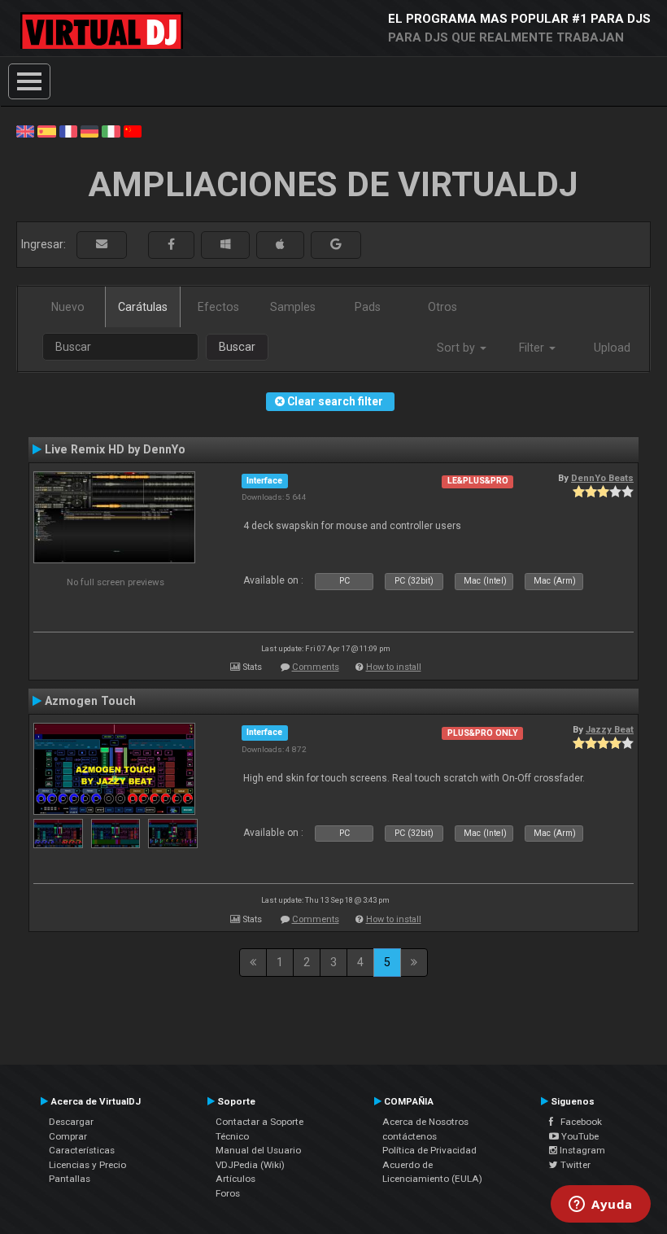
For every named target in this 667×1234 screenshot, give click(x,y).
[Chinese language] (133, 130)
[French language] (68, 130)
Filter (533, 347)
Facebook (577, 1121)
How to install (393, 667)
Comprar (68, 1136)
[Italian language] (111, 130)
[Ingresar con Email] (101, 244)
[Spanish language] (46, 130)
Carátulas (143, 306)
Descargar (71, 1121)
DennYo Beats (602, 478)
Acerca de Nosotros (425, 1121)
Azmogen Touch (90, 700)
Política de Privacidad (429, 1150)
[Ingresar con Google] (336, 244)
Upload (612, 347)
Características (82, 1150)
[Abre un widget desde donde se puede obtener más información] (601, 1205)
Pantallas (69, 1178)
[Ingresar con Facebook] (171, 244)
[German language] (89, 130)
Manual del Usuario (258, 1150)
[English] (25, 130)
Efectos (218, 306)
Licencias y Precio (87, 1165)
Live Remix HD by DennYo (115, 449)
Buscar (237, 346)
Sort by (457, 347)
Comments (315, 667)
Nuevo (68, 306)
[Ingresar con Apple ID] (280, 244)
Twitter (574, 1165)
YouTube (579, 1136)
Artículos (235, 1178)
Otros (442, 306)
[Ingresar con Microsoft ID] (225, 244)
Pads (368, 306)
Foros (228, 1193)
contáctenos (409, 1136)
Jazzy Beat (610, 729)
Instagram (581, 1150)
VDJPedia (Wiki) (250, 1165)
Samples (293, 306)
